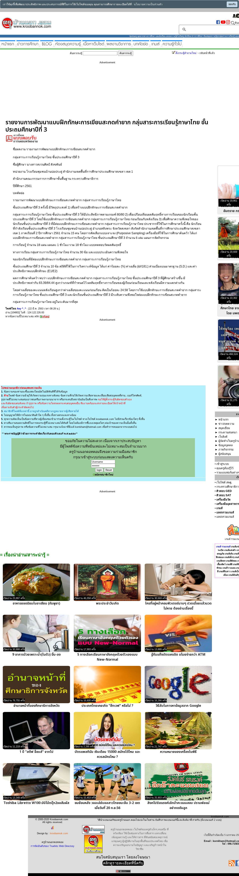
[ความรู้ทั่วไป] (172, 45)
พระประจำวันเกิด (107, 603)
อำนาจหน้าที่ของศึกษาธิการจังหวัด (36, 705)
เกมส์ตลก (221, 560)
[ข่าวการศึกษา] (27, 45)
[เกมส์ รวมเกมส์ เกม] (155, 45)
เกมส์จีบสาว (225, 571)
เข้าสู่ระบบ (222, 463)
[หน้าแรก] (7, 45)
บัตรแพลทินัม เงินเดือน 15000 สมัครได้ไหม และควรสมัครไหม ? (107, 754)
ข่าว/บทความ (226, 423)
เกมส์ (219, 508)
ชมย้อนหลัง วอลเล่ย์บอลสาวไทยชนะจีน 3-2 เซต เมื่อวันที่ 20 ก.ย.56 (107, 805)
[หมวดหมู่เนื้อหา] (93, 45)
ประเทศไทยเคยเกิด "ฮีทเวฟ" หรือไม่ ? (107, 705)
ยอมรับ (232, 4)
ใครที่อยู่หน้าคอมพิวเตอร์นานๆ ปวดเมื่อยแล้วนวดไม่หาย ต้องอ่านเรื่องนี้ (178, 606)
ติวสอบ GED (224, 491)
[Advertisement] (107, 93)
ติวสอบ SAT (223, 495)
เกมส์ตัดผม (231, 560)
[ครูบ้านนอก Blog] (47, 45)
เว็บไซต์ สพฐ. (224, 482)
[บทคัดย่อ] (140, 45)
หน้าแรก (223, 419)
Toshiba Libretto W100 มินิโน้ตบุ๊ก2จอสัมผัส (36, 802)
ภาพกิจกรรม (226, 449)
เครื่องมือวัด (223, 499)
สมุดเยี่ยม (224, 428)
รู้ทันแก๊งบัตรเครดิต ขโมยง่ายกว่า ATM (178, 654)
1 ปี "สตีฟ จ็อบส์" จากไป (36, 751)
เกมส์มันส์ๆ (234, 575)
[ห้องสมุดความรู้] (67, 45)
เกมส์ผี (229, 564)
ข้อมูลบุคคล (225, 445)
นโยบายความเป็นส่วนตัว (148, 4)
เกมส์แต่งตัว (230, 550)
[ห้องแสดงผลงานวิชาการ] (118, 45)
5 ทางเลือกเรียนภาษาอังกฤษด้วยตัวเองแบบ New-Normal (107, 657)
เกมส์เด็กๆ (229, 557)
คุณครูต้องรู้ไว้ (224, 468)
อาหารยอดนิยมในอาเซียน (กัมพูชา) (36, 603)
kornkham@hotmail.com (88, 426)
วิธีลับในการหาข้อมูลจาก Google (178, 705)
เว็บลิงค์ (222, 436)
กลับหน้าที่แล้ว (207, 53)
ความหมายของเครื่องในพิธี (178, 751)
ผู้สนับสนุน (224, 453)
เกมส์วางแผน (229, 568)
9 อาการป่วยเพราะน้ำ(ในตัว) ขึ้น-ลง (36, 654)
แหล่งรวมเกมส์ (225, 512)
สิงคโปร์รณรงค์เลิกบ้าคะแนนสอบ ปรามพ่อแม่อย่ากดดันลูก (178, 805)
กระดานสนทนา (227, 432)
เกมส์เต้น (229, 553)
